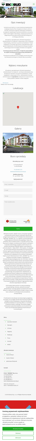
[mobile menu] (33, 4)
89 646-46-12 (9, 379)
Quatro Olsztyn (10, 358)
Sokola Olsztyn (10, 354)
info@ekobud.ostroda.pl (12, 381)
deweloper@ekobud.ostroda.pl (18, 171)
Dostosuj (18, 433)
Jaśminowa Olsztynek (11, 361)
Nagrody (9, 331)
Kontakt (9, 341)
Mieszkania (5, 83)
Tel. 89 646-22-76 (18, 169)
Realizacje (9, 335)
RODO (8, 344)
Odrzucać (18, 438)
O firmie (9, 328)
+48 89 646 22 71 (7, 0)
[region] (18, 425)
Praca (8, 338)
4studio (29, 394)
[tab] (18, 83)
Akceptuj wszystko (18, 429)
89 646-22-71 (9, 378)
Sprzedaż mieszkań (12, 322)
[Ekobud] (11, 4)
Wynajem (9, 325)
